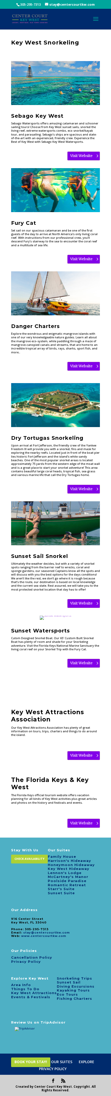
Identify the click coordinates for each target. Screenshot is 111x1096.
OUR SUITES (61, 1061)
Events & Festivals (30, 997)
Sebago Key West (37, 116)
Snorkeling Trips (74, 978)
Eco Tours (67, 994)
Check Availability (29, 859)
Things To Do (25, 989)
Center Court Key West (53, 1086)
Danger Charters (35, 326)
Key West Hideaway (68, 869)
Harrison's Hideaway (69, 861)
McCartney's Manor (68, 877)
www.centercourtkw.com (43, 936)
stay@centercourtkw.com (46, 932)
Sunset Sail (69, 982)
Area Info (21, 985)
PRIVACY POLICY (53, 1068)
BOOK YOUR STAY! (30, 1061)
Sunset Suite (61, 893)
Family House (62, 856)
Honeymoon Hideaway (71, 865)
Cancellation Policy (31, 957)
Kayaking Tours (73, 990)
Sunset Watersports (40, 631)
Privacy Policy (26, 961)
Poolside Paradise (67, 881)
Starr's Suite (61, 889)
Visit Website (81, 155)
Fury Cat (23, 223)
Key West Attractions (34, 993)
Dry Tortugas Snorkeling (47, 438)
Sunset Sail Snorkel (39, 556)
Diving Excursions (75, 986)
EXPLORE (86, 1061)
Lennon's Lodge (65, 873)
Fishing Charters (74, 998)
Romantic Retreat (67, 885)
